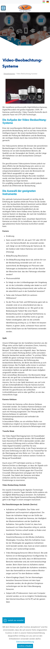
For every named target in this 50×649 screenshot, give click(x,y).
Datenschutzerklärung (25, 642)
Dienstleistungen (9, 74)
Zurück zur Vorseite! (16, 620)
